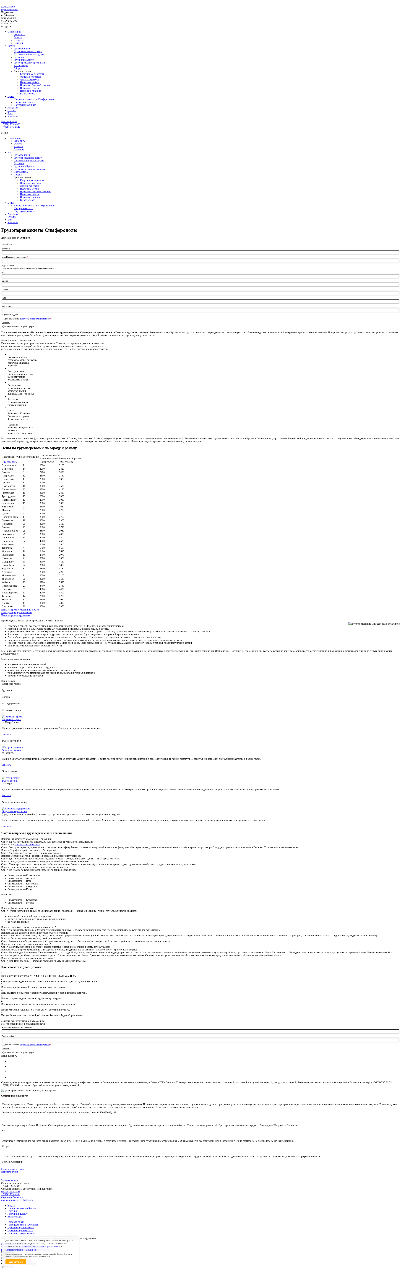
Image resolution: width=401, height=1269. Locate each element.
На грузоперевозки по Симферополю (34, 99)
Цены (11, 96)
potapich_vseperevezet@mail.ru (17, 1200)
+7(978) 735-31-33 (10, 124)
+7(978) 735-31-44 (10, 127)
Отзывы (12, 110)
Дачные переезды (29, 79)
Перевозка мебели (29, 82)
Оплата (18, 37)
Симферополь (9, 462)
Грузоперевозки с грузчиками (30, 62)
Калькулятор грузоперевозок (9, 8)
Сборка (18, 68)
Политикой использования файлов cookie (40, 1247)
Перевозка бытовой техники (35, 85)
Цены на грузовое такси (20, 1230)
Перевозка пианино (30, 90)
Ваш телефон (9, 1036)
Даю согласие (16, 1262)
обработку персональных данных (35, 318)
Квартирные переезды (32, 74)
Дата (4, 272)
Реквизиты (19, 34)
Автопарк (13, 107)
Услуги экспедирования (14, 811)
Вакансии (19, 43)
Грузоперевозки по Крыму (22, 1208)
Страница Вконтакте (12, 1197)
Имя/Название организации (15, 257)
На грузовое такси (23, 102)
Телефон (6, 248)
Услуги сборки (10, 780)
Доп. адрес (7, 306)
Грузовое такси (22, 48)
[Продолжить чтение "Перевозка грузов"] (12, 716)
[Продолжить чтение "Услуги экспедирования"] (16, 808)
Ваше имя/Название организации (17, 1027)
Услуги (11, 45)
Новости (18, 40)
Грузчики (19, 57)
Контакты (13, 116)
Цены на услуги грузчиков (22, 1233)
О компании (14, 31)
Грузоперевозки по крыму (28, 51)
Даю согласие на (28, 318)
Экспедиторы (21, 65)
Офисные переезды (30, 76)
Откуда (5, 289)
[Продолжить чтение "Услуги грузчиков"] (12, 747)
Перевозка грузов (11, 719)
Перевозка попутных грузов (29, 54)
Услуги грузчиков (11, 750)
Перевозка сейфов (29, 88)
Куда (4, 297)
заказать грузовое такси (27, 844)
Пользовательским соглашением (20, 1250)
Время (5, 280)
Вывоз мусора (27, 93)
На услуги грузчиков (25, 105)
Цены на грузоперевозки (21, 1227)
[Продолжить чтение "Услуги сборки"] (11, 778)
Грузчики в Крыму (24, 59)
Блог (10, 113)
